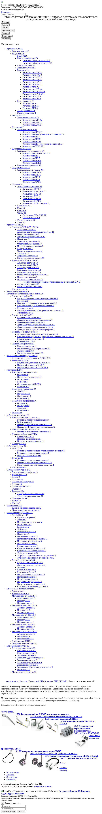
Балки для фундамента (18, 291)
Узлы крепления (26, 110)
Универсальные (25, 313)
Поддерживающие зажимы (30, 246)
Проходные (23, 379)
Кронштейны (19, 474)
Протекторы (23, 669)
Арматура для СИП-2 (27, 265)
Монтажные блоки (26, 532)
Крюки (21, 208)
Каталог (5, 25)
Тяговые (21, 408)
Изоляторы (23, 239)
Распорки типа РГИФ (34, 91)
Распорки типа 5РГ (32, 80)
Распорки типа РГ (32, 89)
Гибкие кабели (24, 422)
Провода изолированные (29, 439)
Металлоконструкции (18, 470)
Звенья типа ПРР (31, 196)
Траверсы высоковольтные (30, 493)
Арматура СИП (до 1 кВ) (25, 260)
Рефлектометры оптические (30, 339)
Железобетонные (20, 593)
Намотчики (23, 534)
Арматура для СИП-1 (27, 263)
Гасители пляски (26, 65)
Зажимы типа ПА (31, 177)
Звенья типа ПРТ (32, 198)
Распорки (23, 70)
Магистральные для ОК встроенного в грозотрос (40, 310)
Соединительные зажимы (29, 251)
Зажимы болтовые (26, 68)
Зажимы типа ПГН (32, 160)
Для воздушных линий (23, 648)
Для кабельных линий (23, 560)
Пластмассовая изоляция (29, 455)
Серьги (21, 210)
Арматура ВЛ (15, 49)
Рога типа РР (30, 103)
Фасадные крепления (28, 284)
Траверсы (23, 253)
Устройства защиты (27, 256)
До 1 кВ (17, 448)
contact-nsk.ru (12, 681)
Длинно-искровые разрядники (26, 508)
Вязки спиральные (26, 650)
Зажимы (21, 520)
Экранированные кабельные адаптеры (35, 465)
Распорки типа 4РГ (32, 77)
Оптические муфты (22, 296)
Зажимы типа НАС (32, 132)
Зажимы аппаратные (28, 118)
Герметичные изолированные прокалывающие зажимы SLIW (51, 282)
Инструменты (19, 289)
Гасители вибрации (27, 58)
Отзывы (5, 28)
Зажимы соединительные (30, 170)
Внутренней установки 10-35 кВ (33, 363)
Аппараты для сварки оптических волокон (37, 334)
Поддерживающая (21, 148)
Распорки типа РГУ (33, 94)
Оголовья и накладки (23, 482)
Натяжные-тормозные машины (32, 539)
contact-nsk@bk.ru (43, 786)
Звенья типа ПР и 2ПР (34, 191)
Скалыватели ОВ (26, 341)
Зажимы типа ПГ (31, 158)
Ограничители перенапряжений (32, 275)
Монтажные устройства (24, 672)
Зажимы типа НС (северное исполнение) (42, 144)
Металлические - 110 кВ (24, 596)
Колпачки (17, 413)
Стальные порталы (21, 486)
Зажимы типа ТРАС (33, 146)
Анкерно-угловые (26, 598)
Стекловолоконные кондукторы (32, 586)
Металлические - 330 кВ (24, 615)
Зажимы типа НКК (32, 139)
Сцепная (18, 184)
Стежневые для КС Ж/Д (29, 384)
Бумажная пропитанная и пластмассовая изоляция (41, 451)
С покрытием (24, 396)
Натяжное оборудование (20, 512)
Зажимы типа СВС (32, 172)
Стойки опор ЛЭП (21, 641)
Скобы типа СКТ (31, 217)
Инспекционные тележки (29, 522)
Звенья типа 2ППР (32, 189)
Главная (5, 22)
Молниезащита (14, 505)
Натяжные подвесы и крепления (33, 348)
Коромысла (23, 206)
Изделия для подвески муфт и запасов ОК (37, 303)
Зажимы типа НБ (31, 137)
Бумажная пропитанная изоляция (33, 420)
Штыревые (23, 386)
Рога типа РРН (30, 108)
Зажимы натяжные (27, 129)
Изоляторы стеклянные (24, 389)
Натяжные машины (27, 536)
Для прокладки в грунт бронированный (36, 325)
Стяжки (16, 489)
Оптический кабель (22, 315)
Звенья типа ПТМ (32, 201)
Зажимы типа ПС (31, 179)
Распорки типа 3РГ (32, 72)
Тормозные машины (27, 553)
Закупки (5, 33)
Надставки (17, 479)
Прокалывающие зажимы (30, 279)
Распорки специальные (29, 165)
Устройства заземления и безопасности (35, 558)
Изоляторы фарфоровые (24, 401)
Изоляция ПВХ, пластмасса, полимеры (36, 427)
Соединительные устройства (31, 548)
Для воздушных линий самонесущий (34, 320)
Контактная (18, 115)
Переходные (23, 600)
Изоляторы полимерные (24, 372)
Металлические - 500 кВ (24, 631)
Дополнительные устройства (31, 565)
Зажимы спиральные (27, 665)
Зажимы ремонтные (27, 660)
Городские (22, 301)
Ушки (21, 222)
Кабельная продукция (18, 415)
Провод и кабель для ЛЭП (24, 434)
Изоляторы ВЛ (15, 370)
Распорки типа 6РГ (32, 82)
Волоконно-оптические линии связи (25, 294)
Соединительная (21, 168)
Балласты (22, 56)
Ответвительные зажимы (29, 244)
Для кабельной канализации (30, 322)
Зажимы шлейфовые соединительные (35, 667)
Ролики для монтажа (27, 546)
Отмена (21, 812)
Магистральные (25, 308)
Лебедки (22, 529)
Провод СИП (19, 443)
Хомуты (16, 501)
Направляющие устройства (31, 574)
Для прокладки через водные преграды (35, 329)
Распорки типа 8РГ (32, 84)
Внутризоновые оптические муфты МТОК (37, 298)
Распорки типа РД (32, 96)
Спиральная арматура (23, 344)
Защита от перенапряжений (31, 237)
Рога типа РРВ (31, 106)
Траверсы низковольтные (30, 496)
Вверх (62, 763)
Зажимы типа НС (32, 141)
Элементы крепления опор (30, 258)
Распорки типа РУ (32, 99)
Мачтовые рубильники (29, 272)
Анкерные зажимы (26, 229)
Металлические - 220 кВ (24, 605)
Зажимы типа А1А (32, 120)
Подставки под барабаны (29, 541)
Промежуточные (25, 603)
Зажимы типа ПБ (31, 156)
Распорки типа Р (31, 87)
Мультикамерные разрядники (26, 510)
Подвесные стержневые (29, 377)
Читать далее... (7, 712)
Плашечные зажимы (27, 277)
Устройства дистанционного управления (36, 555)
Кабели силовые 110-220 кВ (25, 429)
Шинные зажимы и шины (29, 286)
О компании (7, 36)
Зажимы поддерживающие (30, 151)
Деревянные (18, 591)
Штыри (16, 503)
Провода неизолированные (30, 441)
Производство (7, 30)
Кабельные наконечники (29, 270)
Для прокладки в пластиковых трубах (35, 327)
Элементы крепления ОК (30, 353)
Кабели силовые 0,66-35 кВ (26, 417)
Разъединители (25, 248)
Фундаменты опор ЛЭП (24, 643)
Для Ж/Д (22, 391)
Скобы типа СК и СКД (34, 215)
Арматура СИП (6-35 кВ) (25, 227)
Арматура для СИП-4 (28, 267)
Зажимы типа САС (32, 182)
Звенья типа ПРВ (32, 194)
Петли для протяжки (27, 579)
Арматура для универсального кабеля (35, 232)
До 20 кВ (17, 458)
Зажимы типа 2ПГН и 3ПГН (36, 153)
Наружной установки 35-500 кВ (32, 367)
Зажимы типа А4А (32, 125)
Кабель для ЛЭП (25, 436)
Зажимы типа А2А (32, 122)
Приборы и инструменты (25, 332)
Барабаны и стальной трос (30, 562)
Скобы (21, 213)
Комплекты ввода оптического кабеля (35, 306)
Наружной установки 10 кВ (30, 365)
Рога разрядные (25, 101)
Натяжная (18, 127)
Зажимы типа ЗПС (32, 175)
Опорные (22, 374)
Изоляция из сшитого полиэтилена (34, 424)
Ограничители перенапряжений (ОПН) (31, 358)
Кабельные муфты (16, 446)
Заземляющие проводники (25, 472)
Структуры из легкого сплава (31, 551)
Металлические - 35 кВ (23, 624)
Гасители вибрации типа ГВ (36, 60)
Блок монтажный (20, 51)
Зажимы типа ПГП (32, 163)
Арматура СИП (15, 225)
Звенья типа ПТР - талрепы (36, 203)
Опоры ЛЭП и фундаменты (20, 589)
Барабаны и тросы (26, 517)
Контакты (6, 39)
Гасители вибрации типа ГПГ (37, 63)
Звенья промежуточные (29, 187)
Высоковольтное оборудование (22, 355)
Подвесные (23, 394)
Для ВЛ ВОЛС (20, 515)
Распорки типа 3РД (32, 75)
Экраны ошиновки (26, 113)
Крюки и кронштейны (28, 241)
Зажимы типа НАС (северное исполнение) (43, 134)
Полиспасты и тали (27, 543)
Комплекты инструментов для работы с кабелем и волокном (45, 336)
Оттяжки (17, 484)
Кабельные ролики (26, 570)
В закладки (6, 12)
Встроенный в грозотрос (29, 317)
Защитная (18, 53)
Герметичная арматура (28, 234)
